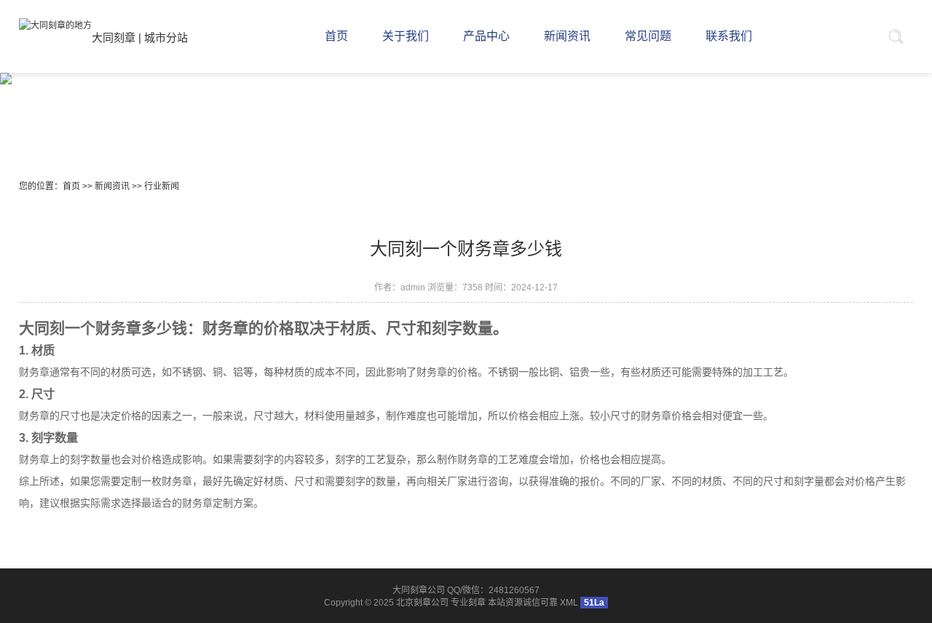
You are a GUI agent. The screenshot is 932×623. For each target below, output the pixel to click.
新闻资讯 (112, 186)
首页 (71, 186)
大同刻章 (113, 37)
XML (569, 603)
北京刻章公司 (422, 603)
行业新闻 (161, 186)
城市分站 (166, 37)
